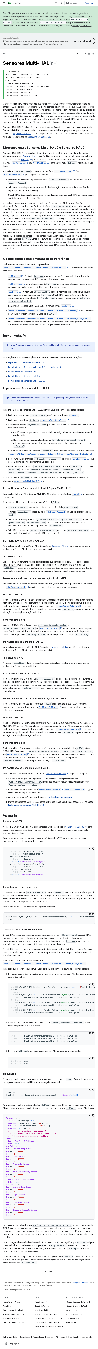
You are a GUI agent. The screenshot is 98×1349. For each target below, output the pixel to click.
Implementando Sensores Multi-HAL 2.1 (26, 362)
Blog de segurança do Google (47, 1314)
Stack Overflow (72, 1318)
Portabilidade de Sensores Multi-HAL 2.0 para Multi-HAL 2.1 (35, 367)
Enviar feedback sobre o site (80, 1337)
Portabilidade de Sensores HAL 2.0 (24, 371)
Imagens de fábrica (11, 1318)
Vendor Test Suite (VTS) (76, 827)
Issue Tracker (71, 1322)
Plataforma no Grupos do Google (48, 1318)
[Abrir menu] (4, 3)
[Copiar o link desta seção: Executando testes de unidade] (41, 887)
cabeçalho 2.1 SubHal (37, 137)
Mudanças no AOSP (81, 25)
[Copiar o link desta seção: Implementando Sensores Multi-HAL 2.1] (51, 388)
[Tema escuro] (90, 848)
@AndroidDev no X (42, 1306)
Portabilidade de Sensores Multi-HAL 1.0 (26, 381)
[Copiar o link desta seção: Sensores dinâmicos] (27, 620)
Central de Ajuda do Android (78, 1302)
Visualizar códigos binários (13, 1314)
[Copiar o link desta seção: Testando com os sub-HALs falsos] (45, 929)
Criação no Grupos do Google (47, 1322)
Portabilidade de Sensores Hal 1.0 (60, 797)
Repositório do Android (12, 1302)
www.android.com (74, 1310)
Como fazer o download (13, 1310)
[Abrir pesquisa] (56, 3)
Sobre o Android (10, 1337)
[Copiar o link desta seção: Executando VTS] (24, 821)
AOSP (5, 54)
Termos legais (38, 1337)
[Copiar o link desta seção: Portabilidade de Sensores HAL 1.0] (45, 642)
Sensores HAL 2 (30, 156)
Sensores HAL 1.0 (60, 647)
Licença (50, 1337)
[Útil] (89, 54)
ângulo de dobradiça (22, 133)
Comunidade (25, 1337)
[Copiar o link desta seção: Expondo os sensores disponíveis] (41, 673)
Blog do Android (41, 1310)
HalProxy (25, 159)
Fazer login (90, 3)
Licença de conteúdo (80, 1283)
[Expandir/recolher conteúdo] (18, 71)
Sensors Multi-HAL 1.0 (56, 773)
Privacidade (60, 1337)
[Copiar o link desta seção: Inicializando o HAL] (25, 556)
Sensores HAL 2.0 (60, 546)
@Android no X (41, 1302)
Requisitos (7, 1306)
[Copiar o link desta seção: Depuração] (18, 1074)
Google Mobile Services (75, 1314)
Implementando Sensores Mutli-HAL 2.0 (26, 805)
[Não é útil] (93, 54)
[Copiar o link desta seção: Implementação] (28, 335)
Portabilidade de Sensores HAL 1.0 (24, 376)
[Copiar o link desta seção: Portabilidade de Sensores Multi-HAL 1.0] (52, 768)
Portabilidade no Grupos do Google (49, 1326)
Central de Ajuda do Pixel (76, 1306)
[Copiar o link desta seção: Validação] (19, 816)
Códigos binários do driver (13, 1322)
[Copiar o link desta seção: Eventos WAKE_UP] (25, 594)
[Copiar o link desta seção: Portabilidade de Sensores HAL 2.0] (46, 540)
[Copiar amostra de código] (93, 848)
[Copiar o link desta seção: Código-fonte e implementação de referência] (72, 259)
